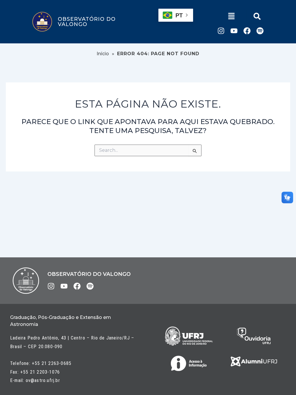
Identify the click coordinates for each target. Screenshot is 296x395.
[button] (231, 16)
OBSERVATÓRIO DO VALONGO (87, 21)
